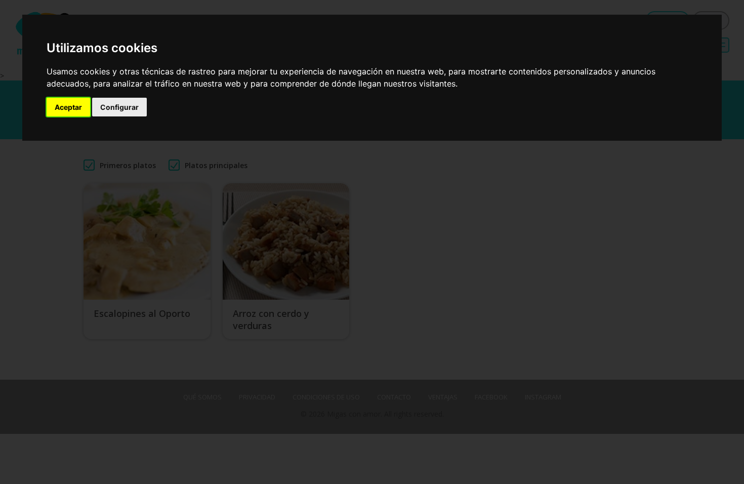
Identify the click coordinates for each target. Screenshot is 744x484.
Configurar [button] (119, 107)
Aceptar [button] (68, 107)
